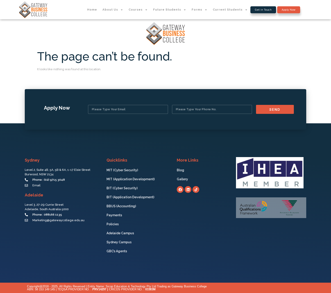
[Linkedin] (188, 189)
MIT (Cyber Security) (122, 170)
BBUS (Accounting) (121, 206)
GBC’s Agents (117, 251)
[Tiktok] (196, 189)
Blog (180, 170)
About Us (110, 9)
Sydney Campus (119, 242)
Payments (114, 215)
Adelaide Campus (120, 233)
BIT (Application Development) (130, 197)
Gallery (182, 179)
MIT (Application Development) (131, 179)
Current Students (228, 9)
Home (92, 9)
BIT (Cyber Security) (122, 188)
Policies (113, 224)
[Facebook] (180, 189)
